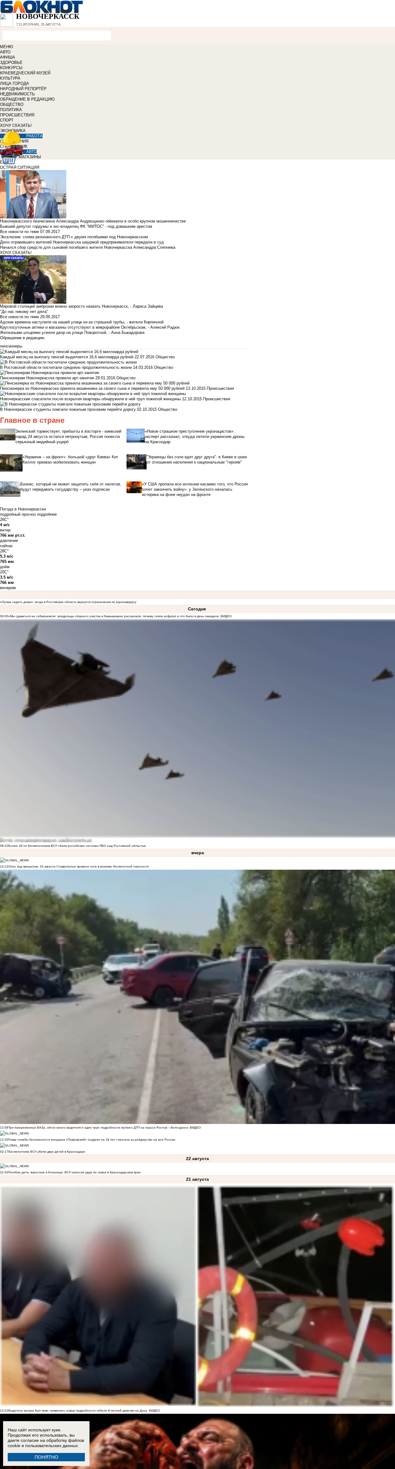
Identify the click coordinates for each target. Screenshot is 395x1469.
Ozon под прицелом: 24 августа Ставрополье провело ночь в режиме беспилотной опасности (78, 866)
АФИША (7, 57)
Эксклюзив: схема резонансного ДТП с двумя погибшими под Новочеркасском (74, 237)
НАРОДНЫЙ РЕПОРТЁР (23, 88)
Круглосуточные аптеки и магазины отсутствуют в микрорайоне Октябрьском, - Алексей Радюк (90, 327)
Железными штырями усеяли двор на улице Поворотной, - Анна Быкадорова (72, 332)
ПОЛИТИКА (11, 109)
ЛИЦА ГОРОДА (14, 83)
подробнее (47, 514)
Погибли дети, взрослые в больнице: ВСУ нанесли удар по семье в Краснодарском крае (74, 1172)
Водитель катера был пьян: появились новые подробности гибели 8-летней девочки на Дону (77, 1410)
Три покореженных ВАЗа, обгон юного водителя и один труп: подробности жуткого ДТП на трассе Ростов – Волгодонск (98, 1127)
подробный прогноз (18, 514)
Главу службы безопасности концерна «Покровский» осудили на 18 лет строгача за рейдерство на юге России (91, 1139)
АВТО (5, 52)
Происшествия (220, 388)
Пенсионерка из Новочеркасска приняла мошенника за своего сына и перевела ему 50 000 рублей (92, 388)
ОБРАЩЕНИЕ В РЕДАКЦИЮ (27, 99)
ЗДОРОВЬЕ (11, 62)
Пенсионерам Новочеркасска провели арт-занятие (47, 378)
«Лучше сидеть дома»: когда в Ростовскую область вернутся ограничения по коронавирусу (68, 602)
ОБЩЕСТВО (11, 104)
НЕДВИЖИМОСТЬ (17, 94)
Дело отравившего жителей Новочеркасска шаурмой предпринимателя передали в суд (82, 242)
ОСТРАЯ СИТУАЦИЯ (19, 167)
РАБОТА (34, 136)
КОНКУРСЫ (11, 67)
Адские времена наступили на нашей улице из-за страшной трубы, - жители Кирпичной (82, 322)
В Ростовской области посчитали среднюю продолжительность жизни (66, 367)
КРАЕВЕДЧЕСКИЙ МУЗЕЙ (25, 73)
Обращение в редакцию (22, 337)
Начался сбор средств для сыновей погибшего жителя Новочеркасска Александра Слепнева (87, 247)
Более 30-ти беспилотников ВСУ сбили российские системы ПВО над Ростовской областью (77, 845)
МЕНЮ (6, 46)
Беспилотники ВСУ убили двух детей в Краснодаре (46, 1151)
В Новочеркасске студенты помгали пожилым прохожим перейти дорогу (68, 409)
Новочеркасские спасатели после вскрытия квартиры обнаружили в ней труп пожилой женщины (90, 399)
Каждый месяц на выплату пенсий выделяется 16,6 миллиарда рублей (66, 357)
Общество (165, 357)
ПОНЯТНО (46, 1457)
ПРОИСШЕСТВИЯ (17, 115)
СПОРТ (7, 120)
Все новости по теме (19, 231)
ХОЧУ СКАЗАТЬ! (16, 125)
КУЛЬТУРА (10, 78)
